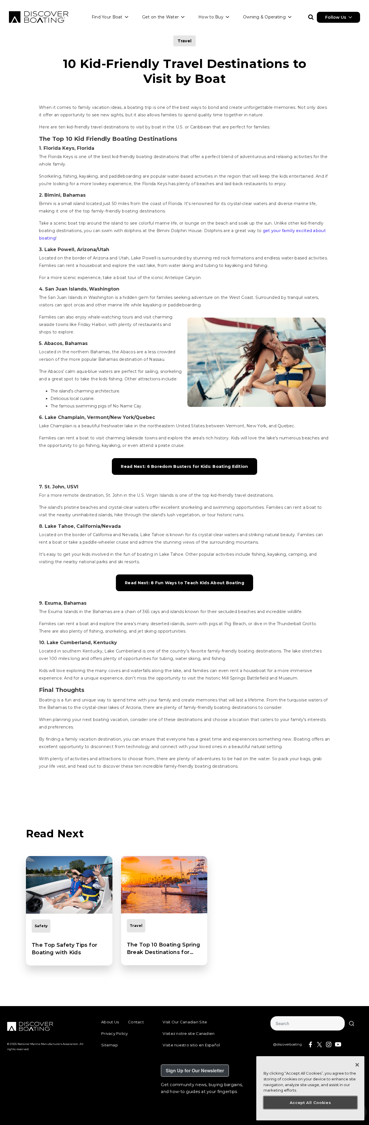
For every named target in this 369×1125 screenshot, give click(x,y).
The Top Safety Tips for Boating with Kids (64, 949)
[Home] (38, 17)
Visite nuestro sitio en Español (191, 1045)
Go (351, 1023)
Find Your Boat (107, 17)
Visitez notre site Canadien (188, 1033)
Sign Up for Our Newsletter (195, 1070)
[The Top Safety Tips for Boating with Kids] (69, 885)
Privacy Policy (114, 1033)
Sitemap (109, 1045)
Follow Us (335, 17)
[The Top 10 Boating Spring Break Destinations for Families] (164, 884)
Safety (41, 926)
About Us (110, 1022)
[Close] (357, 1064)
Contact (136, 1022)
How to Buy (210, 17)
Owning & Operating (264, 17)
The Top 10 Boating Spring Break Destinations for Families (163, 949)
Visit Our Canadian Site (185, 1022)
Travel (185, 40)
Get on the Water (160, 17)
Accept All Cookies (310, 1102)
